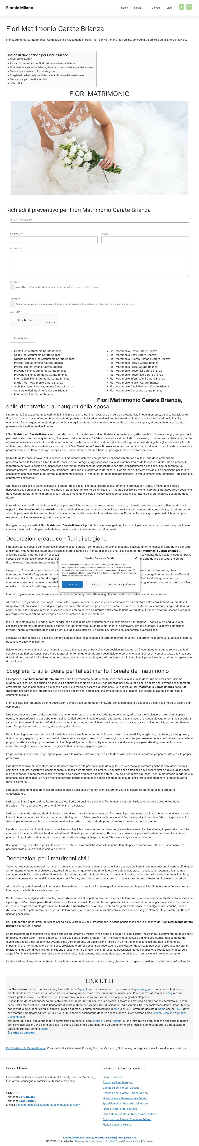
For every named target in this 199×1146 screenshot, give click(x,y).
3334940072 (27, 1100)
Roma (161, 1008)
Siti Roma (148, 1141)
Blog (169, 7)
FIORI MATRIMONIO (21, 59)
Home (124, 7)
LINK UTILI (16, 83)
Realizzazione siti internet (89, 1141)
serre (44, 1028)
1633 (179, 1008)
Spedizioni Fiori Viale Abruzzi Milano (125, 1103)
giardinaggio (142, 989)
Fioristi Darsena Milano (117, 1124)
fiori (54, 989)
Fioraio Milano (19, 7)
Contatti (156, 7)
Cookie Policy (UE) (106, 1137)
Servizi (138, 7)
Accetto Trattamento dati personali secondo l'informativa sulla (57, 287)
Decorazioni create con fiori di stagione (32, 71)
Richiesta (16, 249)
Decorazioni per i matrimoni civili (28, 79)
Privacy (15, 282)
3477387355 (27, 1096)
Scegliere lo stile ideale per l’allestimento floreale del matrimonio (47, 75)
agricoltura (85, 989)
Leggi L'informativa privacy (78, 1137)
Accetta (72, 584)
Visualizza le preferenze (122, 584)
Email (105, 234)
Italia (117, 1008)
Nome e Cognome (21, 220)
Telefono (16, 234)
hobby (168, 993)
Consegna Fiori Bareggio (118, 1082)
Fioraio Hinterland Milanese (120, 1108)
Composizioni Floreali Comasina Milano (127, 1119)
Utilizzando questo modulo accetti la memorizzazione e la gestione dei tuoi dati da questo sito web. (75, 304)
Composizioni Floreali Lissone (121, 1087)
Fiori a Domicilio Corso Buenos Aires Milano (130, 1114)
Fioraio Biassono (113, 1077)
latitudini (98, 1020)
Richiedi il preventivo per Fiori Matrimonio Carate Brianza (42, 63)
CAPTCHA (15, 312)
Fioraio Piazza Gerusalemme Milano (125, 1098)
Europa (117, 1020)
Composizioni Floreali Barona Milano (125, 1093)
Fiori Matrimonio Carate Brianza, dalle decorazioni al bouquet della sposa (51, 67)
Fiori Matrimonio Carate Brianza (26, 1048)
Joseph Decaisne (163, 1012)
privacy (95, 287)
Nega (95, 584)
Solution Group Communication (123, 1141)
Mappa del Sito (127, 1137)
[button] (135, 558)
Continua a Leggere (22, 1032)
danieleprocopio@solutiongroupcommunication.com (48, 1104)
